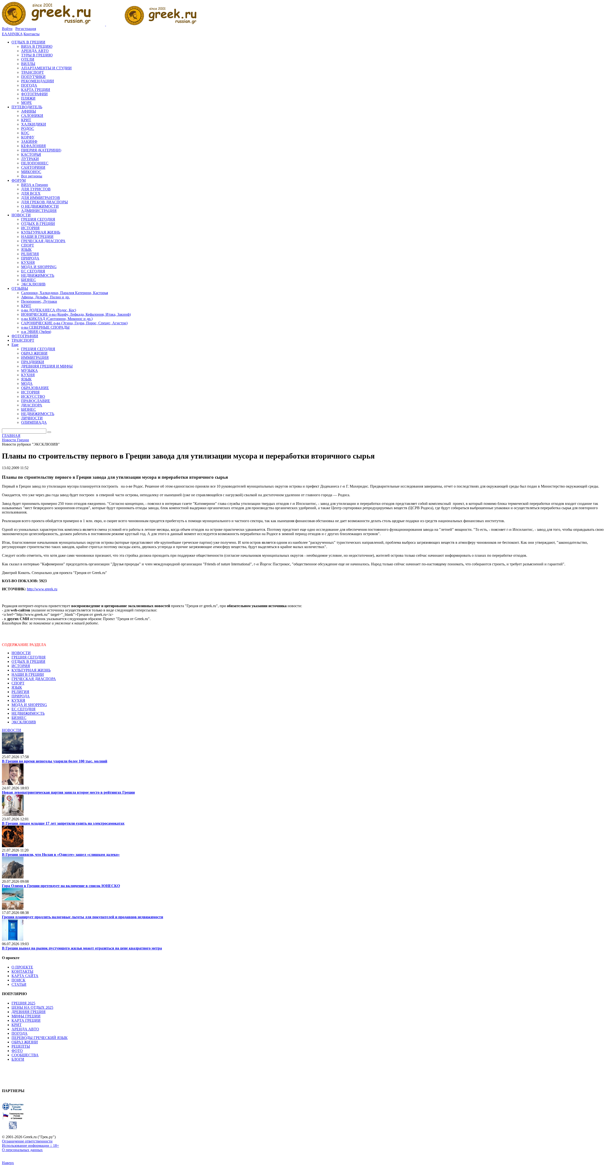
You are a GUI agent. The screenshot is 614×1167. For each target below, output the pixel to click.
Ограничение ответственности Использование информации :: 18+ (30, 1143)
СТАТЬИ (19, 984)
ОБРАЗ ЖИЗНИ (25, 1042)
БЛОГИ (18, 1059)
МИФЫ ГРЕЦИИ (26, 1016)
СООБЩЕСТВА (25, 1055)
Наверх (8, 1163)
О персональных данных (22, 1150)
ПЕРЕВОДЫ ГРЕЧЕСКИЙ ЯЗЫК (40, 1038)
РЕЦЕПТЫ (21, 1046)
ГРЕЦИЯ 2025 (23, 1003)
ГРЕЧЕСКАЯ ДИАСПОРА (34, 679)
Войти (7, 29)
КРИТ (17, 1025)
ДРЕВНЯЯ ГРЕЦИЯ (29, 1012)
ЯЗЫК (17, 687)
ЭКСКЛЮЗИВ (24, 722)
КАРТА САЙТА (25, 976)
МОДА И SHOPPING (29, 705)
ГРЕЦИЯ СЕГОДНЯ (29, 657)
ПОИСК (18, 980)
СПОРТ (18, 683)
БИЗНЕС (19, 718)
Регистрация (25, 29)
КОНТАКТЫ (22, 971)
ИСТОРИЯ (21, 666)
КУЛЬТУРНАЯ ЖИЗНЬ (31, 670)
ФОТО (17, 1051)
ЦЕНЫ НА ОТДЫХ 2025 (32, 1007)
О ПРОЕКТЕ (22, 967)
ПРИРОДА (21, 696)
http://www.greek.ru (42, 589)
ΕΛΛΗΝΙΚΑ (12, 34)
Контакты (32, 34)
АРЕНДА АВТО (25, 1029)
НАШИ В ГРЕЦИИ (28, 674)
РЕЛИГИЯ (20, 692)
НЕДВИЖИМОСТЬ (28, 713)
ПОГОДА (20, 1033)
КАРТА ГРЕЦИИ (26, 1020)
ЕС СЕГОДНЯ (23, 709)
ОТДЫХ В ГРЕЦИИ (28, 661)
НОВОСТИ (21, 653)
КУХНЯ (18, 700)
